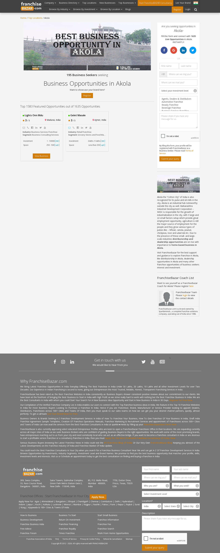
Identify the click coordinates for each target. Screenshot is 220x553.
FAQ (57, 539)
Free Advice (25, 528)
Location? (147, 501)
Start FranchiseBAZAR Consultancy (155, 2)
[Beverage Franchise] (178, 107)
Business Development (31, 519)
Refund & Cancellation (112, 539)
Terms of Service (70, 539)
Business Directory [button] (68, 2)
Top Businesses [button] (126, 2)
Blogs (128, 9)
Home (23, 17)
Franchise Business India (32, 524)
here (191, 286)
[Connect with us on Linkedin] (72, 362)
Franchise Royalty (67, 528)
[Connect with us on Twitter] (143, 362)
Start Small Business (107, 515)
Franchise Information (108, 519)
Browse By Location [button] (110, 9)
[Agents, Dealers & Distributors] (178, 98)
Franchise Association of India (39, 539)
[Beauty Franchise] (178, 104)
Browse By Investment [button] (84, 9)
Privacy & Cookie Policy (90, 539)
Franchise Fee (104, 524)
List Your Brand (183, 2)
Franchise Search (106, 528)
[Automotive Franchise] (178, 101)
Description (148, 513)
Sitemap (129, 539)
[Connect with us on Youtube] (153, 362)
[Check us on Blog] (162, 362)
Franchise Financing (68, 524)
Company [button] (49, 2)
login (185, 295)
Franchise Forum (28, 533)
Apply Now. (98, 497)
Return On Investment (69, 519)
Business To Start (67, 515)
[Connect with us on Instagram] (63, 362)
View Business (41, 156)
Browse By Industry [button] (59, 9)
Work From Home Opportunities (113, 533)
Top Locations (89, 2)
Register (177, 9)
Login (187, 9)
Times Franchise (67, 533)
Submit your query (170, 158)
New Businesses (107, 2)
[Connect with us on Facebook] (55, 362)
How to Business (28, 515)
